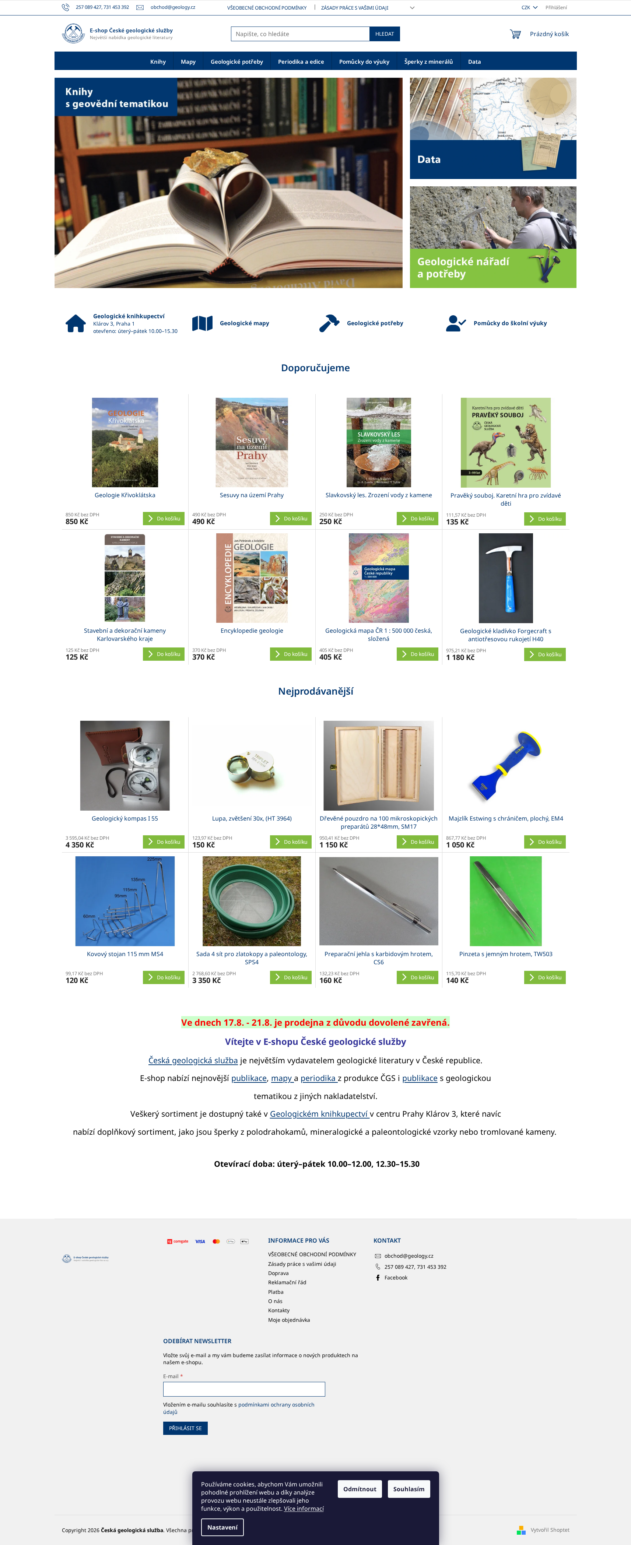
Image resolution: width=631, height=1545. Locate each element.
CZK (526, 7)
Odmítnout (359, 1489)
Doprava (278, 1273)
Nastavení (222, 1527)
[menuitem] (158, 61)
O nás (275, 1301)
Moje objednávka (289, 1319)
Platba (276, 1291)
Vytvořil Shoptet (550, 1529)
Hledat (384, 33)
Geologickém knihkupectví (320, 1113)
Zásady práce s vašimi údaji (354, 7)
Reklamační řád (287, 1282)
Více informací (304, 1508)
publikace (249, 1077)
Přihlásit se (185, 1428)
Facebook (396, 1277)
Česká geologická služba (193, 1060)
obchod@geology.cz (409, 1255)
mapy (282, 1077)
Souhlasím (409, 1489)
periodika (319, 1077)
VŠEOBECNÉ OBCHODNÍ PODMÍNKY (266, 7)
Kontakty (279, 1310)
